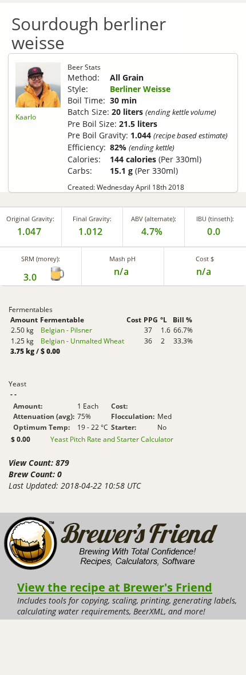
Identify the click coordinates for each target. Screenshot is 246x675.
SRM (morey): (40, 258)
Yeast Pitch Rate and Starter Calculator (111, 440)
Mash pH (122, 258)
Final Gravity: (92, 218)
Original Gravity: (30, 218)
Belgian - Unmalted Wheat (82, 341)
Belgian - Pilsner (66, 330)
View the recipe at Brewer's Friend (114, 587)
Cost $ (205, 258)
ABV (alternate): (153, 218)
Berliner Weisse (140, 88)
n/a (204, 271)
